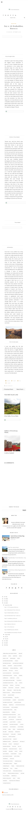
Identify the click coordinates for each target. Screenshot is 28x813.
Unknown (10, 32)
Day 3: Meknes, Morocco (9, 624)
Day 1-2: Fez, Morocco (9, 627)
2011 (5, 640)
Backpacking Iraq (7, 663)
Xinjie (14, 778)
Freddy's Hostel (6, 692)
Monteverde (20, 726)
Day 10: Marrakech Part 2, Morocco (12, 610)
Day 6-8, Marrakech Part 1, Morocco (12, 615)
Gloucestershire (7, 699)
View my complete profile (7, 795)
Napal (9, 729)
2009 (5, 645)
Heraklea (5, 704)
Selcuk (19, 746)
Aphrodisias (12, 658)
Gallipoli (17, 697)
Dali (16, 682)
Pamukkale (11, 731)
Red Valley (22, 741)
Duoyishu (17, 685)
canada (20, 675)
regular (13, 23)
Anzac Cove (5, 658)
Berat (21, 668)
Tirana (15, 763)
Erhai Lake (9, 690)
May (6, 638)
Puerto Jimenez (12, 736)
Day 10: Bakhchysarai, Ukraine (11, 629)
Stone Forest (14, 753)
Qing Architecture (7, 739)
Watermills (14, 775)
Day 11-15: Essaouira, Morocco (11, 607)
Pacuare (4, 731)
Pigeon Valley (6, 734)
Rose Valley (16, 743)
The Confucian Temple (8, 761)
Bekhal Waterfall (14, 668)
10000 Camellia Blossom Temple (10, 653)
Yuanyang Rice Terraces (14, 780)
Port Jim (5, 736)
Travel (12, 765)
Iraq (15, 709)
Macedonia (5, 726)
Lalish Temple (13, 721)
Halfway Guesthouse (7, 702)
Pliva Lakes (13, 734)
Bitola (16, 670)
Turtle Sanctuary (7, 770)
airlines (20, 653)
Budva (15, 675)
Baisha (4, 665)
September (7, 605)
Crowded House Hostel (8, 682)
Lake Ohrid (5, 721)
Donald (11, 685)
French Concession (16, 692)
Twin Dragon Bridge (17, 770)
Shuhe (16, 751)
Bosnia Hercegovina (7, 675)
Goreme (14, 699)
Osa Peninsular (20, 729)
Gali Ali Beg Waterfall (8, 697)
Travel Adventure (20, 765)
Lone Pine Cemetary (13, 724)
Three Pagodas (18, 761)
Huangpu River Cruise (7, 709)
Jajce (19, 714)
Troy (11, 768)
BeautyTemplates (18, 809)
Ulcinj (4, 773)
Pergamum (17, 731)
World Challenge (7, 778)
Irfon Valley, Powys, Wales (11, 416)
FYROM (4, 695)
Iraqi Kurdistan (6, 712)
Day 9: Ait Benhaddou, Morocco (11, 612)
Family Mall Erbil (17, 690)
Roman (10, 743)
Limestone (5, 724)
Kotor (19, 717)
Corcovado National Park (8, 680)
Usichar (22, 773)
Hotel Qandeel (14, 707)
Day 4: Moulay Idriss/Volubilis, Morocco (13, 621)
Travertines (5, 768)
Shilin (20, 748)
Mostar (4, 729)
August (6, 634)
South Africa (6, 753)
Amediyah (15, 655)
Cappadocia (5, 677)
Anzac (20, 655)
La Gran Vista (19, 719)
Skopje (20, 751)
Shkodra (11, 751)
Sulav (20, 753)
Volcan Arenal (6, 775)
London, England (9, 453)
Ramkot (15, 739)
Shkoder (5, 751)
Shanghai (5, 748)
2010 (5, 643)
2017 (5, 596)
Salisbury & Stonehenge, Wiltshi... (11, 431)
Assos (18, 658)
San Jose (14, 746)
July (5, 636)
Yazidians (5, 780)
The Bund (12, 758)
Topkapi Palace (6, 765)
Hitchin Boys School (20, 704)
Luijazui (21, 724)
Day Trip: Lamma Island (13, 547)
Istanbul (14, 712)
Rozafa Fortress (6, 746)
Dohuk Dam (5, 685)
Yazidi (18, 778)
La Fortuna (11, 719)
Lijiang (19, 721)
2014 (5, 598)
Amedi (9, 655)
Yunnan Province (7, 783)
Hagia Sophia (21, 699)
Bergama (5, 670)
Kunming (5, 719)
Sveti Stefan (16, 756)
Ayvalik (16, 660)
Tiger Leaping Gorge (7, 763)
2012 (5, 603)
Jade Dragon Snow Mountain (9, 714)
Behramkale (5, 668)
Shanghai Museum (13, 748)
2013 (5, 601)
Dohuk (20, 682)
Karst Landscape (12, 717)
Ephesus (23, 687)
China (18, 677)
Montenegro (13, 726)
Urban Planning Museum (13, 773)
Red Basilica (15, 741)
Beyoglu (11, 670)
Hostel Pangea (6, 707)
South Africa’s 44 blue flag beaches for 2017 (17, 536)
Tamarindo (5, 758)
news (14, 729)
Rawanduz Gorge (7, 741)
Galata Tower (11, 695)
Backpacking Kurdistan (18, 663)
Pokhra (19, 734)
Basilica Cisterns (18, 665)
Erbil (4, 690)
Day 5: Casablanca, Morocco (10, 618)
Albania (4, 655)
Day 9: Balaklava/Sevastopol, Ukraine (13, 632)
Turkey (16, 768)
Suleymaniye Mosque (7, 756)
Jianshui (4, 717)
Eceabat (4, 687)
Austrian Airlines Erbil (8, 660)
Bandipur (10, 665)
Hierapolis (11, 704)
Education (11, 687)
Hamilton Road (17, 702)
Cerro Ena (12, 677)
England (17, 687)
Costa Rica (19, 680)
